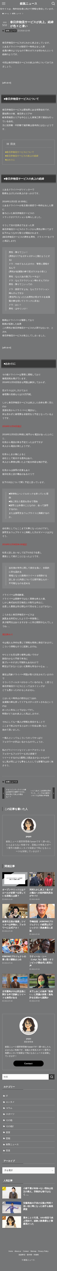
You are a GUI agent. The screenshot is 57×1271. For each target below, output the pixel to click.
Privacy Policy (43, 1251)
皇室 (8, 1132)
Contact (28, 1063)
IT (7, 1096)
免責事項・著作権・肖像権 (29, 1255)
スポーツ (10, 1114)
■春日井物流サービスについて (19, 152)
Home (11, 1251)
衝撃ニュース (11, 31)
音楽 (8, 1150)
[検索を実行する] (52, 1077)
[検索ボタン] (53, 3)
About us (18, 1251)
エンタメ (10, 1102)
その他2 (10, 1126)
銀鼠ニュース (28, 3)
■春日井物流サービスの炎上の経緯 (21, 156)
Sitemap (33, 1251)
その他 (9, 1120)
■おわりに (10, 160)
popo (28, 836)
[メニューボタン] (3, 3)
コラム (9, 1108)
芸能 (8, 1138)
